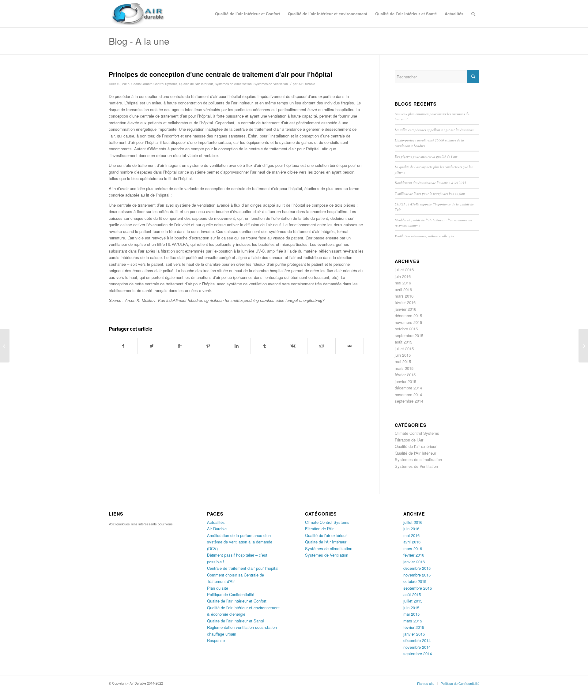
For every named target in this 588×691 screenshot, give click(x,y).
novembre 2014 (408, 394)
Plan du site (217, 588)
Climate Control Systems (159, 83)
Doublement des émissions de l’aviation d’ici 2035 (430, 182)
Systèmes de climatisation (233, 83)
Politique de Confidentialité (230, 594)
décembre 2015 (408, 315)
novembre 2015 (408, 322)
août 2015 (403, 342)
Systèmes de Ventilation (271, 83)
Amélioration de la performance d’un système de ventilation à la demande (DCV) (239, 541)
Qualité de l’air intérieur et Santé (235, 621)
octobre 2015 (406, 329)
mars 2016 (404, 296)
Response (216, 640)
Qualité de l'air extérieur (415, 446)
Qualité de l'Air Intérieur (196, 83)
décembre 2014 (408, 388)
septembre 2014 (409, 401)
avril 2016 (403, 289)
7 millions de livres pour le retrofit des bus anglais (430, 193)
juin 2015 (403, 355)
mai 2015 (403, 361)
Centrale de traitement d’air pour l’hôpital (242, 568)
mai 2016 (403, 283)
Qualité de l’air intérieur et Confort (236, 601)
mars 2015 (404, 368)
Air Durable (307, 83)
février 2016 (405, 302)
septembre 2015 (409, 335)
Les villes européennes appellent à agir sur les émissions (434, 129)
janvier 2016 (405, 309)
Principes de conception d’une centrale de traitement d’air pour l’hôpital (220, 74)
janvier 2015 (405, 381)
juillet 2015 (404, 348)
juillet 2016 (404, 269)
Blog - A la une (139, 40)
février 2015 (405, 374)
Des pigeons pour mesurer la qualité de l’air (426, 156)
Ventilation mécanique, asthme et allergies (424, 236)
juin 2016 (403, 276)
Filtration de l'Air (409, 440)
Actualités (216, 522)
